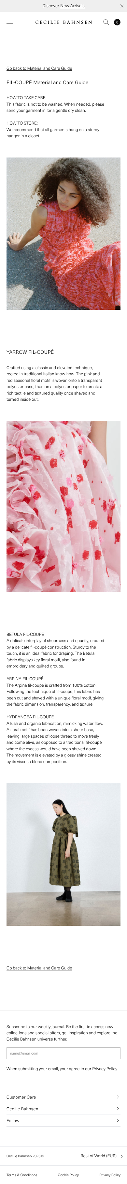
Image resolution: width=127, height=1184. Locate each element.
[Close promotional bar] (121, 5)
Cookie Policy (68, 1174)
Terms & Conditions (22, 1174)
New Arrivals (72, 6)
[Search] (106, 22)
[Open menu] (10, 22)
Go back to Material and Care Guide (39, 68)
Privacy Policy (104, 1069)
